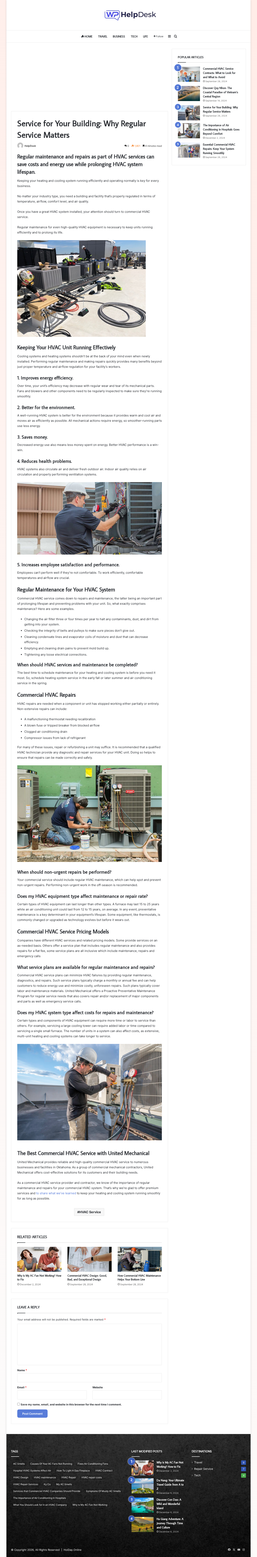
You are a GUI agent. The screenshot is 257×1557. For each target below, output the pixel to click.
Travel (102, 36)
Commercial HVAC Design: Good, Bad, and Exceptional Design (87, 1277)
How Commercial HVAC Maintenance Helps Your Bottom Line (139, 1277)
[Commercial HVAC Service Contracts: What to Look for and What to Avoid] (189, 74)
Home (88, 36)
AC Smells (19, 1463)
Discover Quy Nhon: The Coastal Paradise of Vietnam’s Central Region (220, 92)
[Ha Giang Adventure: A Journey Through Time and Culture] (143, 1524)
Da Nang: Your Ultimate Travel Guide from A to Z (170, 1484)
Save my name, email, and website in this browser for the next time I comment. (71, 1404)
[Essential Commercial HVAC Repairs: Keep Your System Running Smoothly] (189, 150)
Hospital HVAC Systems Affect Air (32, 1470)
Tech (134, 36)
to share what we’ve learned (56, 1193)
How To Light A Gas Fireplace (73, 1470)
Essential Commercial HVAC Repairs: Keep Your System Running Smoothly (219, 149)
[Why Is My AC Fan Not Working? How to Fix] (39, 1259)
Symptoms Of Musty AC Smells (103, 1491)
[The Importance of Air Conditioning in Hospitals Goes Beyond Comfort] (189, 130)
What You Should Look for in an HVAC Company (40, 1504)
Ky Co (47, 1484)
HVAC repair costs (92, 1477)
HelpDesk (30, 145)
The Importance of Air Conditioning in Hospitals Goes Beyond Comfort (221, 129)
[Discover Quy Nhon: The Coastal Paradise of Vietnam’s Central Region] (189, 93)
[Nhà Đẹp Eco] (128, 15)
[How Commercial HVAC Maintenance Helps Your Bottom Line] (140, 1259)
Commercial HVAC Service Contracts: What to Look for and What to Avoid (219, 73)
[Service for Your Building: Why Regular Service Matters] (189, 112)
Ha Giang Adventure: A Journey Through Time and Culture (170, 1523)
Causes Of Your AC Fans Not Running (51, 1463)
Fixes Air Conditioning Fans (93, 1463)
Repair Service (203, 1468)
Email (22, 1387)
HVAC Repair (68, 1477)
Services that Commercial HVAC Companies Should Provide (46, 1491)
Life (145, 36)
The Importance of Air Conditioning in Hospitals (39, 1497)
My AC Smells (64, 1484)
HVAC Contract (103, 1470)
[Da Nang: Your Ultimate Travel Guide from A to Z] (143, 1485)
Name (22, 1370)
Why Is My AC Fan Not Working (89, 1504)
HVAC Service (90, 1212)
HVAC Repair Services (25, 1484)
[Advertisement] (89, 77)
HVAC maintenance (45, 1477)
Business (119, 36)
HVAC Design (20, 1477)
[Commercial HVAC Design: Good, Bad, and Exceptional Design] (89, 1259)
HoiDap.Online (73, 1549)
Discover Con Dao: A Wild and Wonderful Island (169, 1504)
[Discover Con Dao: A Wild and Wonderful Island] (143, 1505)
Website (97, 1387)
